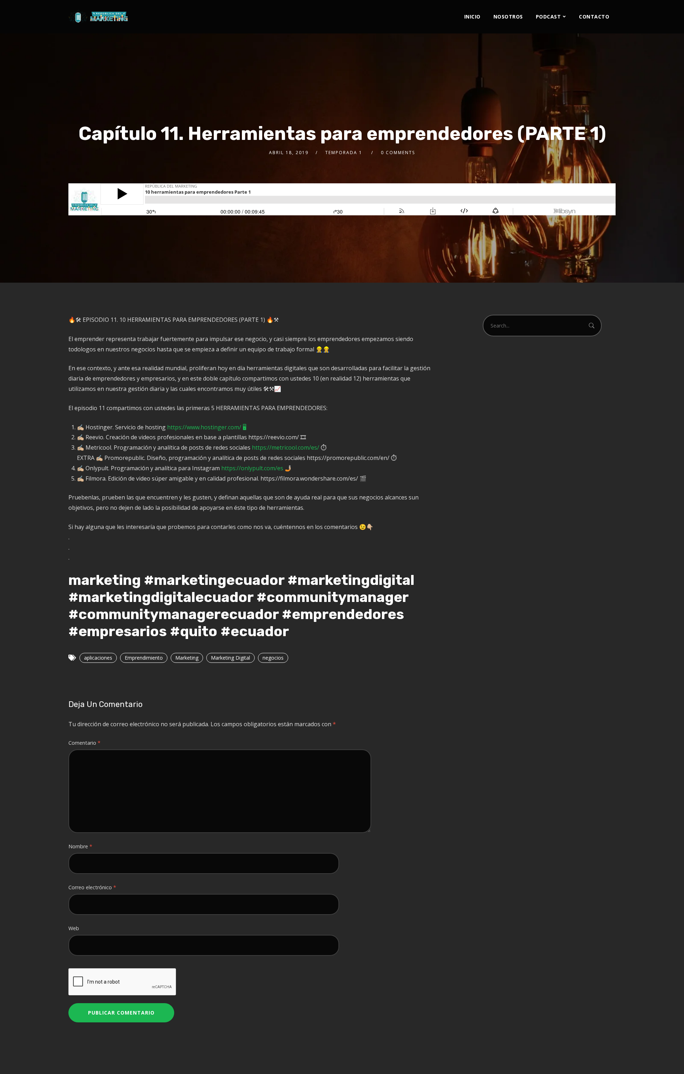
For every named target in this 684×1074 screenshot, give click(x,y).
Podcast (548, 16)
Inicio (472, 16)
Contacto (594, 16)
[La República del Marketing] (98, 16)
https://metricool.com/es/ (285, 447)
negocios (273, 657)
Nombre (80, 846)
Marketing (186, 657)
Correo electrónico (92, 887)
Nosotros (508, 16)
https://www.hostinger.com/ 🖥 (206, 427)
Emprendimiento (144, 657)
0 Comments (398, 153)
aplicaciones (98, 657)
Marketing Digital (230, 657)
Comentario (84, 742)
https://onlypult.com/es (252, 468)
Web (73, 928)
